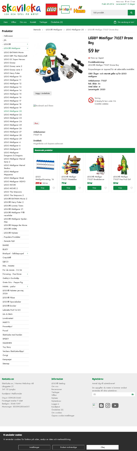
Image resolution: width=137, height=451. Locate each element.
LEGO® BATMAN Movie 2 (15, 198)
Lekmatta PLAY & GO (12, 309)
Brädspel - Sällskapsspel (13, 253)
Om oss (23, 22)
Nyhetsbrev (56, 401)
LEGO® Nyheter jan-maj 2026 (13, 292)
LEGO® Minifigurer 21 (13, 209)
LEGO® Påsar (9, 297)
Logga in (55, 403)
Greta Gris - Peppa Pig (13, 282)
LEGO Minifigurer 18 (12, 104)
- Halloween (8, 35)
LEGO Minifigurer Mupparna (11, 173)
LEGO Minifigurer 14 (12, 90)
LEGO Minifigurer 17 (12, 100)
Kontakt (33, 22)
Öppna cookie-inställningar (63, 415)
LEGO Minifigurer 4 (12, 142)
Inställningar (34, 447)
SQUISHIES (7, 342)
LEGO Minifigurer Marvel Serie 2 (14, 160)
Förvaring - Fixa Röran (12, 274)
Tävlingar (43, 22)
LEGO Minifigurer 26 (13, 128)
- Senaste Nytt (8, 241)
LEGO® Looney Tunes (13, 205)
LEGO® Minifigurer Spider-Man (15, 220)
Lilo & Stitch (7, 314)
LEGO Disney (9, 62)
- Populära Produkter (11, 237)
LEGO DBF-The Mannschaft (15, 55)
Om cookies (57, 412)
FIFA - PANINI (8, 265)
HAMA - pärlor (9, 286)
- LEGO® (7, 44)
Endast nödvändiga (68, 447)
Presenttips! (7, 326)
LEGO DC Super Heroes (14, 59)
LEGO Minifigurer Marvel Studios (14, 167)
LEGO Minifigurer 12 (12, 83)
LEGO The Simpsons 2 (14, 195)
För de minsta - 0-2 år (12, 270)
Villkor (13, 22)
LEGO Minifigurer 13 (12, 87)
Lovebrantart (8, 318)
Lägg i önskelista (42, 93)
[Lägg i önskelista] (53, 188)
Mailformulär (17, 393)
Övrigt (5, 355)
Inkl (128, 2)
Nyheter (55, 398)
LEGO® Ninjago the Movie (15, 225)
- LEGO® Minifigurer (11, 48)
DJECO (5, 261)
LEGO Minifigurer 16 (12, 97)
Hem (6, 22)
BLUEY (5, 249)
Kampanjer (7, 359)
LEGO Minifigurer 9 (12, 149)
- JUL (4, 40)
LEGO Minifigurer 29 (13, 138)
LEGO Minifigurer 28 (13, 135)
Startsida (37, 29)
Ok (133, 394)
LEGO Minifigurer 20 (13, 111)
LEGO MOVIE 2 (11, 188)
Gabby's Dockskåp (11, 278)
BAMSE (6, 245)
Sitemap (6, 363)
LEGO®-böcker (9, 305)
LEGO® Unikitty (10, 228)
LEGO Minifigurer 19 (12, 107)
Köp (42, 187)
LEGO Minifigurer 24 (13, 121)
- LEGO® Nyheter (10, 232)
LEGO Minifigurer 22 (13, 114)
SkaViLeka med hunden (12, 334)
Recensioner (57, 389)
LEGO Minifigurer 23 (13, 118)
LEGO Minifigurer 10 (13, 76)
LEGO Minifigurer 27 (13, 131)
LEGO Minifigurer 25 (13, 124)
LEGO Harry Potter (12, 73)
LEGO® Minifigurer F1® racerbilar (14, 214)
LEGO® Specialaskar (12, 301)
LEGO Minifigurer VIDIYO (14, 181)
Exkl (133, 2)
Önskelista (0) (57, 22)
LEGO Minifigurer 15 (12, 93)
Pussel (5, 330)
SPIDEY (6, 338)
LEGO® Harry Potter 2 (14, 202)
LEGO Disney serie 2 (13, 66)
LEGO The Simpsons (13, 191)
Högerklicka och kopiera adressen (48, 143)
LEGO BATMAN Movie (14, 52)
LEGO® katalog (58, 383)
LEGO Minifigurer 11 (12, 80)
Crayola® (7, 257)
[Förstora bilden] (58, 62)
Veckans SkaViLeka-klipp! (13, 351)
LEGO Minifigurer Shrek (14, 178)
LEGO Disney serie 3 (13, 69)
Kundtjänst (56, 406)
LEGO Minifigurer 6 (12, 145)
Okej (103, 447)
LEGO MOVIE (10, 184)
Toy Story (7, 347)
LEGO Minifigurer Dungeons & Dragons (13, 154)
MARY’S (6, 322)
